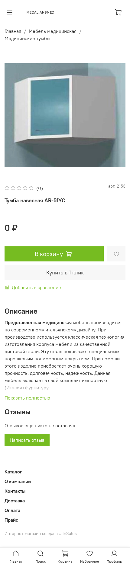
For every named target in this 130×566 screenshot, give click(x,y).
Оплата (12, 510)
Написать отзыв (27, 440)
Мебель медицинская (52, 31)
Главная (13, 31)
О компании (18, 481)
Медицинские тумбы (27, 38)
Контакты (15, 491)
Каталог (13, 472)
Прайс (11, 520)
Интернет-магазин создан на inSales (41, 533)
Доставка (15, 501)
